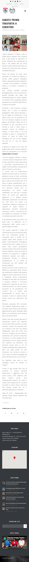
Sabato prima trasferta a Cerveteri (10, 23)
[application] (14, 543)
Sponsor (16, 3)
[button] (14, 458)
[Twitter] (11, 1)
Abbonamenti (9, 3)
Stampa (21, 3)
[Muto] (24, 548)
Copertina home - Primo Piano (8, 30)
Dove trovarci (15, 6)
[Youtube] (15, 1)
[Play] (3, 548)
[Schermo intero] (26, 548)
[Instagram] (18, 1)
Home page (17, 30)
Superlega (22, 30)
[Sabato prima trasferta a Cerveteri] (14, 43)
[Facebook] (13, 1)
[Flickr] (20, 1)
